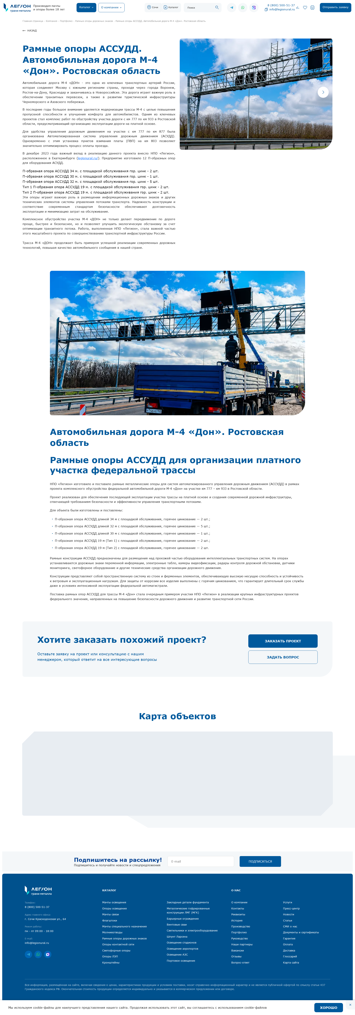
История (236, 920)
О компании (239, 902)
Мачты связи (110, 914)
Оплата (288, 944)
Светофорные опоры (116, 950)
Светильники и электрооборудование (192, 930)
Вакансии (237, 950)
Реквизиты (238, 914)
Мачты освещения (114, 902)
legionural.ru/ (88, 158)
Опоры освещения (114, 908)
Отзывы (236, 956)
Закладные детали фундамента (188, 902)
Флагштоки (109, 920)
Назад (32, 30)
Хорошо (328, 1008)
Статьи (287, 920)
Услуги (287, 902)
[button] (323, 92)
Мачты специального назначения (124, 926)
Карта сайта (291, 962)
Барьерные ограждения (183, 918)
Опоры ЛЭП (110, 956)
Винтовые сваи (177, 924)
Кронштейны (110, 962)
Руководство (239, 938)
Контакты (237, 908)
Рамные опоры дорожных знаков (124, 938)
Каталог (173, 7)
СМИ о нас (290, 926)
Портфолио (239, 932)
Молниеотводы (112, 932)
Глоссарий (290, 956)
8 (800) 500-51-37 (281, 5)
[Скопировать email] (266, 9)
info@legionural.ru (282, 9)
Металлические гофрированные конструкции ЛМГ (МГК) (188, 910)
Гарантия (289, 938)
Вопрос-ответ (240, 962)
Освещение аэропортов (182, 948)
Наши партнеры (242, 944)
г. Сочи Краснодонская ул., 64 (45, 919)
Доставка (289, 950)
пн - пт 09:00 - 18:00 (39, 931)
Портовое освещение (181, 960)
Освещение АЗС (177, 954)
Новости (288, 914)
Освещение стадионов (181, 942)
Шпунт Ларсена (177, 936)
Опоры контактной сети (118, 944)
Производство (240, 926)
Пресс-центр (291, 908)
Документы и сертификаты (301, 932)
